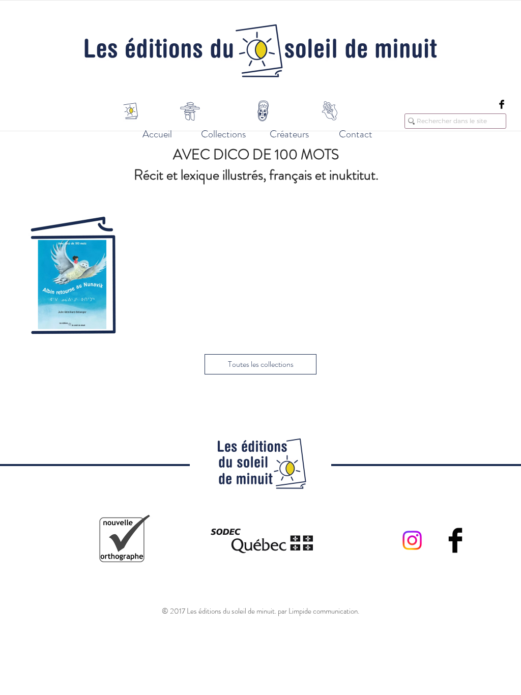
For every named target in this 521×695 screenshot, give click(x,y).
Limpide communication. (323, 611)
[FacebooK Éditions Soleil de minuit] (501, 104)
